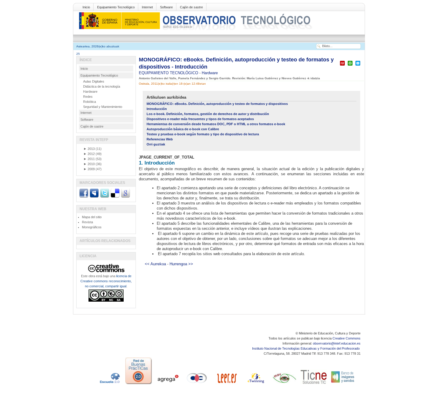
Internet (147, 7)
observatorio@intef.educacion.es (337, 343)
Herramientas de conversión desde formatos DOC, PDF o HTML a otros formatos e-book (216, 124)
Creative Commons (347, 338)
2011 (89, 159)
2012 (89, 154)
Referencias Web (160, 139)
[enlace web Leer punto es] (226, 384)
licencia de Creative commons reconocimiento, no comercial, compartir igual (106, 281)
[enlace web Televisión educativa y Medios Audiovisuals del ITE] (284, 384)
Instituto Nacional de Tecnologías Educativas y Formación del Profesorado (306, 348)
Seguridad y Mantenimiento (102, 106)
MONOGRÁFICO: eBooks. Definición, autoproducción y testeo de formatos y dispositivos (217, 104)
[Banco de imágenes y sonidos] (343, 384)
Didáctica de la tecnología (101, 86)
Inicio (86, 7)
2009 (89, 169)
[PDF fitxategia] (342, 65)
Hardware (210, 73)
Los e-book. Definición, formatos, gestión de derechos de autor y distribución (208, 114)
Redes (88, 96)
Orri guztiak (156, 144)
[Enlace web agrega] (167, 384)
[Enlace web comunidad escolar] (197, 384)
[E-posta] (358, 65)
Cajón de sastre (191, 7)
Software (166, 7)
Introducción (157, 109)
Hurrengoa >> (181, 264)
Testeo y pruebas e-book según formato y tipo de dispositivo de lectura (203, 134)
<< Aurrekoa (155, 264)
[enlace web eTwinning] (255, 384)
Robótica (89, 101)
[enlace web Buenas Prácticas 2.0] (138, 384)
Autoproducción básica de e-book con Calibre (183, 129)
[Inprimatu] (350, 65)
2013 (89, 149)
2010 (89, 164)
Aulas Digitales (93, 81)
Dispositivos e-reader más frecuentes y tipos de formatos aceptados (200, 119)
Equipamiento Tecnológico (116, 7)
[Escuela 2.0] (109, 384)
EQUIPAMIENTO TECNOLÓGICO (169, 73)
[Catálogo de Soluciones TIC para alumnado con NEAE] (313, 384)
